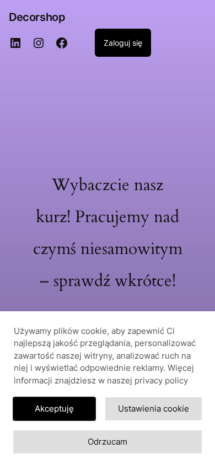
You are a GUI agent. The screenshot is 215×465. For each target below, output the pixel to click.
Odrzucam (107, 441)
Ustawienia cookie (153, 408)
